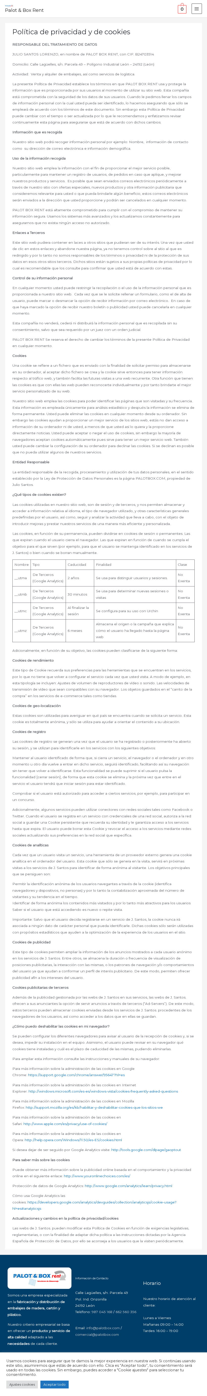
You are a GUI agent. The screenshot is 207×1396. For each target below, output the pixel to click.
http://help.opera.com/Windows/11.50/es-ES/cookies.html (73, 1140)
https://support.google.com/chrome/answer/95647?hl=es (76, 1075)
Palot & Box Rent (24, 10)
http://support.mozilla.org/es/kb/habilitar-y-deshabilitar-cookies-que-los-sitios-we (94, 1107)
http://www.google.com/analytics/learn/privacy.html (128, 1186)
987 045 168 (102, 1312)
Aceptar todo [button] (54, 1384)
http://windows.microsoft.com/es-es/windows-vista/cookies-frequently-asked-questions (103, 1091)
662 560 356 (126, 1312)
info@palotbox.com (103, 1328)
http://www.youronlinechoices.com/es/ (97, 1176)
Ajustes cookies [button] (22, 1384)
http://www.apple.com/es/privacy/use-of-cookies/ (65, 1124)
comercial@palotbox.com (97, 1334)
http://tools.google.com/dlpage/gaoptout (146, 1150)
